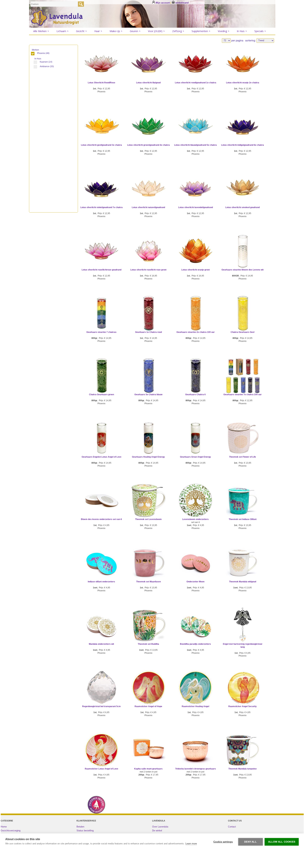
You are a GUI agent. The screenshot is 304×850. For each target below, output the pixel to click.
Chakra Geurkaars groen (101, 394)
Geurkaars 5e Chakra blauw (148, 394)
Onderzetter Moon (195, 581)
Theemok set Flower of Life (242, 457)
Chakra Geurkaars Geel (242, 332)
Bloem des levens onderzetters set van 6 (101, 519)
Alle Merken (41, 31)
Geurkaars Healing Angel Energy (148, 457)
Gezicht (81, 31)
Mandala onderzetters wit (101, 644)
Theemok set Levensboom (148, 519)
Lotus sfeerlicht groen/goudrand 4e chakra (148, 145)
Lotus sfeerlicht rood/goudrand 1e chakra (195, 82)
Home (4, 826)
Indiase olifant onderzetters (101, 581)
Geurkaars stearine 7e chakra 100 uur (242, 394)
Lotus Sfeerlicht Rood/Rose (101, 82)
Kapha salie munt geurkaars (148, 769)
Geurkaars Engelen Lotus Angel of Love (101, 457)
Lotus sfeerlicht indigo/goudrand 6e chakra (242, 145)
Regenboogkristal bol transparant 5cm (101, 706)
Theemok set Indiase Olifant (242, 519)
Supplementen (201, 31)
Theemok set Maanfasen (148, 581)
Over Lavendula (160, 826)
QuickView (101, 68)
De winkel (157, 830)
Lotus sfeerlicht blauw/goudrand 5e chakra (195, 145)
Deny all (250, 841)
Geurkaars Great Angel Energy (195, 457)
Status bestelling (85, 830)
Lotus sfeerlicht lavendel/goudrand (195, 207)
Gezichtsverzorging (10, 830)
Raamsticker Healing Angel (195, 706)
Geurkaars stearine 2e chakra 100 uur (195, 332)
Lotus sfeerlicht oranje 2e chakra (242, 82)
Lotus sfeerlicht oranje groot (195, 270)
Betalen (80, 826)
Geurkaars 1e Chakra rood (148, 332)
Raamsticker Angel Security (242, 706)
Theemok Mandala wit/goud (242, 581)
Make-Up (116, 31)
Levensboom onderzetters (195, 519)
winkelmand (182, 2)
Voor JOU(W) (156, 31)
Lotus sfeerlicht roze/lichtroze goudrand (101, 270)
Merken (36, 50)
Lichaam (62, 31)
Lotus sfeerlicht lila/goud (148, 82)
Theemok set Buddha (148, 644)
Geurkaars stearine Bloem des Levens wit (242, 270)
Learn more (191, 843)
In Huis (242, 31)
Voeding (223, 31)
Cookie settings (223, 841)
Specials (260, 31)
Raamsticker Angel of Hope (148, 706)
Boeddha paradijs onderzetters (195, 644)
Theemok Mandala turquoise (242, 769)
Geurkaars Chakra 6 (195, 394)
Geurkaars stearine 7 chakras (101, 332)
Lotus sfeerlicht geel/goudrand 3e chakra (101, 145)
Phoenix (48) (43, 53)
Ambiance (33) (47, 66)
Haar (98, 31)
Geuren (135, 31)
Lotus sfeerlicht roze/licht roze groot (148, 270)
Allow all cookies (281, 841)
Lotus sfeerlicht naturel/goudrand (148, 207)
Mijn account (163, 2)
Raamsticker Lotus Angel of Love (101, 769)
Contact (232, 826)
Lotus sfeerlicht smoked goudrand (242, 207)
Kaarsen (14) (46, 62)
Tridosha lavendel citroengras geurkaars (195, 769)
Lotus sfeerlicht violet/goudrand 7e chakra (101, 207)
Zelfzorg (178, 31)
